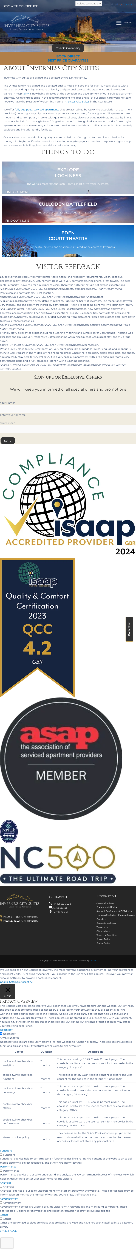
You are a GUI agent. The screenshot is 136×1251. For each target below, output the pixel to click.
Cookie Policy (103, 943)
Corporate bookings (106, 923)
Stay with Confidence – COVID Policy (114, 911)
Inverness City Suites (76, 101)
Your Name (7, 402)
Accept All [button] (27, 981)
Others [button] (4, 1214)
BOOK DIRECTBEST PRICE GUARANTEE (68, 58)
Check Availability (68, 48)
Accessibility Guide (106, 903)
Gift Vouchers (103, 931)
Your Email (7, 423)
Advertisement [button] (9, 1198)
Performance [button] (8, 1166)
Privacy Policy (103, 939)
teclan (93, 960)
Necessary (9, 1033)
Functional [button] (6, 1150)
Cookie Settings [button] (10, 981)
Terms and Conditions (107, 935)
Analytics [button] (5, 1182)
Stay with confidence (21, 6)
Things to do (102, 927)
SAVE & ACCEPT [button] (10, 1230)
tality (25, 93)
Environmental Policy (107, 907)
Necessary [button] (6, 1029)
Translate (128, 4)
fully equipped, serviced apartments (37, 109)
